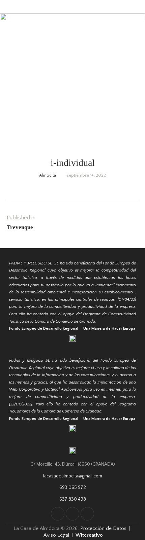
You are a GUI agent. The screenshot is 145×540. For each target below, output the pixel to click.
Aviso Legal (56, 535)
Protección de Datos (104, 528)
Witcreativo (89, 535)
